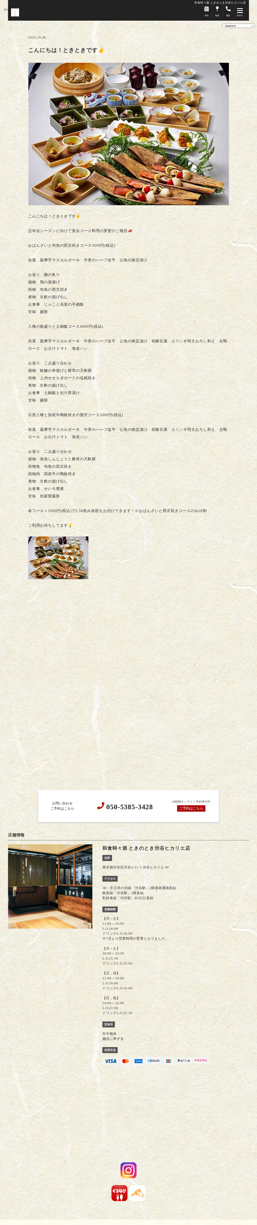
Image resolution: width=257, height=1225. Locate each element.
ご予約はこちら (191, 808)
